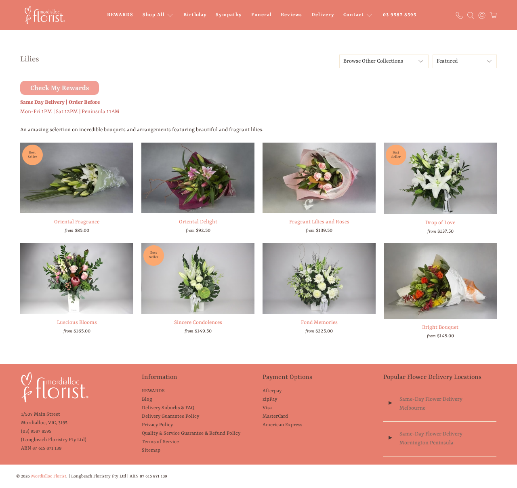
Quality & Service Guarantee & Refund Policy (191, 433)
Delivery (322, 15)
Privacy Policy (157, 425)
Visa (267, 408)
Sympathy (229, 15)
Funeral (261, 15)
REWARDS (120, 15)
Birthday (195, 15)
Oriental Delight (198, 222)
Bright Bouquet (440, 327)
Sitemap (151, 450)
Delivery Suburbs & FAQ (168, 408)
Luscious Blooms (77, 323)
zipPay (270, 399)
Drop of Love (440, 223)
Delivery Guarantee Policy (170, 416)
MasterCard (275, 416)
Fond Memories (319, 323)
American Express (282, 425)
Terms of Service (160, 442)
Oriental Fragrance (76, 222)
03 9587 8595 (399, 15)
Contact (353, 15)
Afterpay (272, 391)
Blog (147, 399)
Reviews (291, 15)
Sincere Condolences (198, 323)
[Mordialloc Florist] (45, 15)
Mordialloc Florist (48, 476)
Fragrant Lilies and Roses (319, 222)
